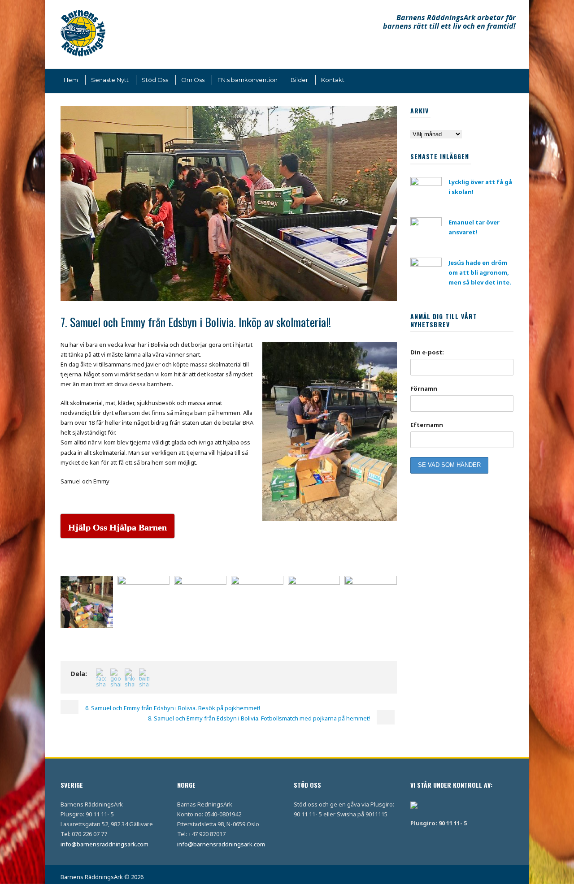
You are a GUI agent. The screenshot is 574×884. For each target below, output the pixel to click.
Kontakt (332, 79)
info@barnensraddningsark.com (104, 844)
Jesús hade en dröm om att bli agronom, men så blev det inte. (479, 272)
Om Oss (192, 79)
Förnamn (423, 388)
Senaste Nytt (110, 79)
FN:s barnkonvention (247, 79)
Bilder (299, 79)
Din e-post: (427, 352)
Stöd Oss (155, 79)
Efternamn (426, 425)
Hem (71, 79)
